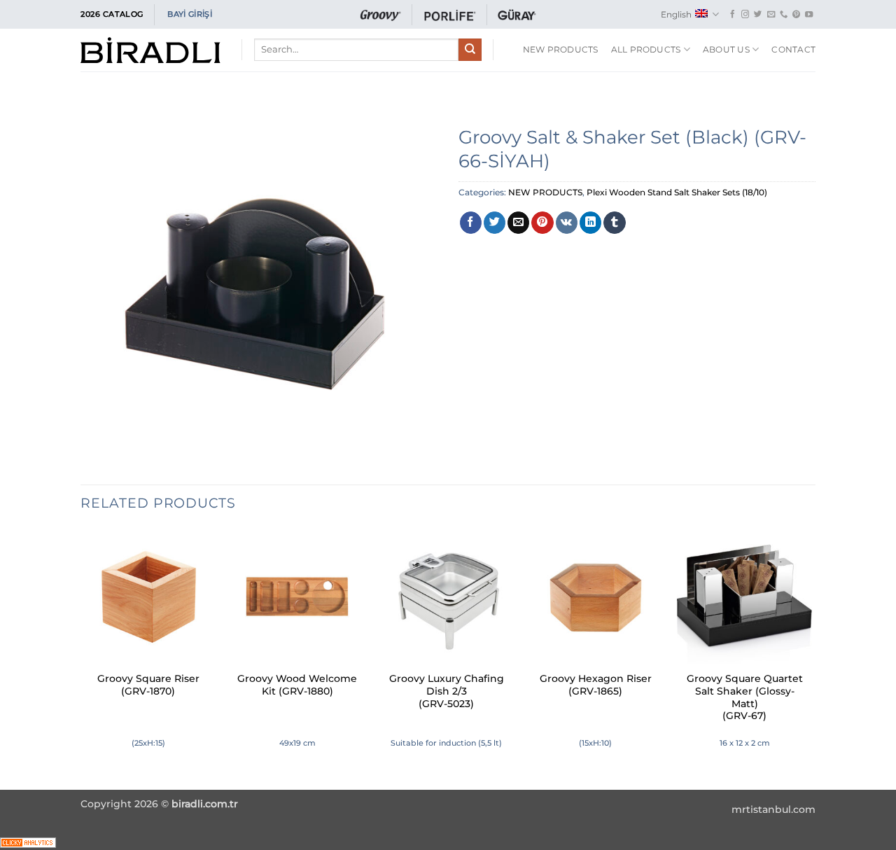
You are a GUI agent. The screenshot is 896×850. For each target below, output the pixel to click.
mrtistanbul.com (774, 809)
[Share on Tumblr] (614, 222)
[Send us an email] (771, 15)
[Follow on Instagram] (745, 15)
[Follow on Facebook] (732, 15)
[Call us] (784, 15)
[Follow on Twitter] (758, 15)
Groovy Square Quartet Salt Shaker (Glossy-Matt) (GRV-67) (745, 697)
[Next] (811, 657)
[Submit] (469, 50)
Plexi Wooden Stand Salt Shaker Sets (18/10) (677, 192)
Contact (793, 49)
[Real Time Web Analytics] (28, 841)
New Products (560, 49)
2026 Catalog (112, 14)
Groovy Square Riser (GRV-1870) (148, 685)
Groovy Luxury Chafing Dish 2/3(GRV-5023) (446, 691)
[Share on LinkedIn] (590, 222)
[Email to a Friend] (518, 222)
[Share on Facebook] (471, 222)
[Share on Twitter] (494, 222)
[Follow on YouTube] (809, 15)
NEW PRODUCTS (545, 192)
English (676, 14)
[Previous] (81, 657)
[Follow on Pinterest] (796, 15)
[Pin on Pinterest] (542, 222)
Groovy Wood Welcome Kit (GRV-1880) (297, 685)
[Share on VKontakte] (567, 222)
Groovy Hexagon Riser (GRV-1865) (596, 685)
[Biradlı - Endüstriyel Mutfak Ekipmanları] (150, 50)
